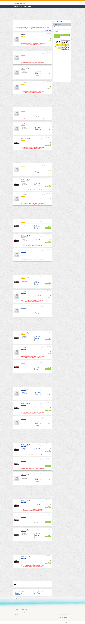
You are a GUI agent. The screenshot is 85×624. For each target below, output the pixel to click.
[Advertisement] (42, 14)
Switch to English (47, 30)
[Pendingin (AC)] (45, 35)
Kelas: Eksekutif (23, 293)
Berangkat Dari (56, 26)
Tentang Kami (16, 614)
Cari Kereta (61, 34)
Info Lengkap (48, 145)
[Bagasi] (43, 35)
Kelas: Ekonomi (23, 36)
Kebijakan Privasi (24, 609)
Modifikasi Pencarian (57, 24)
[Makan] (44, 292)
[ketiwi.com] (62, 45)
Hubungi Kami (24, 612)
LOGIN (70, 0)
